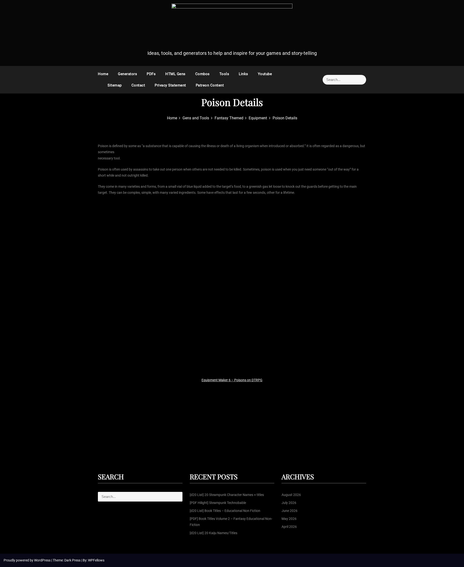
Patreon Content (210, 85)
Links (243, 74)
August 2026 (291, 495)
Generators (127, 74)
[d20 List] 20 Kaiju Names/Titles (213, 533)
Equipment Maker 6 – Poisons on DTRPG (232, 380)
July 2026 (289, 503)
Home (103, 74)
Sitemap (115, 85)
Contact (138, 85)
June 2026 (289, 511)
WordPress (42, 560)
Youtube (265, 74)
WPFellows (96, 560)
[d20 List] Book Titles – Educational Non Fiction (225, 511)
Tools (224, 74)
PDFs (151, 74)
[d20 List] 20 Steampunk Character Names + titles (227, 495)
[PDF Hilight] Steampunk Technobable (218, 503)
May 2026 (289, 519)
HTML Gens (175, 74)
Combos (202, 74)
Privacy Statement (170, 85)
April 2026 (289, 527)
